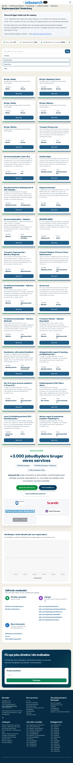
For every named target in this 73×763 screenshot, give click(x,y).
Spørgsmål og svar (57, 705)
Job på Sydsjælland (32, 737)
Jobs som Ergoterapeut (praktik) (49, 614)
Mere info (19, 93)
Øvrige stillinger (7, 742)
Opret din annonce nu (27, 487)
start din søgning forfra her (42, 34)
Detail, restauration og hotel (11, 725)
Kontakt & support (32, 702)
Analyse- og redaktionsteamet (60, 712)
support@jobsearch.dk (9, 706)
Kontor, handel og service (10, 733)
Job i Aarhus (54, 726)
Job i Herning (55, 744)
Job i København (56, 725)
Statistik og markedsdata (13, 633)
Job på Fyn (29, 739)
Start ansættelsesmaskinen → (36, 494)
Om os (7, 636)
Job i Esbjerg (55, 732)
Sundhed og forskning (17, 6)
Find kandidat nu (48, 487)
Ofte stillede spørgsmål (13, 639)
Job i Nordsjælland (32, 733)
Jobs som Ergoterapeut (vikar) (49, 620)
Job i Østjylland (31, 742)
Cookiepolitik (30, 711)
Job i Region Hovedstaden (34, 728)
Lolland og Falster (42, 6)
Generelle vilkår (31, 706)
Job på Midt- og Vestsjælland (35, 735)
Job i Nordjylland (31, 740)
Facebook (3, 718)
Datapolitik (29, 709)
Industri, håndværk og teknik (11, 726)
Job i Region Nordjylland (34, 730)
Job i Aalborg (55, 730)
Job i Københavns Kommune (35, 725)
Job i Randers (55, 733)
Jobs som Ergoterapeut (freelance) (50, 612)
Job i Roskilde (55, 740)
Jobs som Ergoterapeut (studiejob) (50, 617)
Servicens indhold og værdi (35, 708)
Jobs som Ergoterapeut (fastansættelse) (52, 609)
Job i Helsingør (55, 747)
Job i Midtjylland (31, 744)
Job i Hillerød (55, 742)
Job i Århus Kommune (33, 726)
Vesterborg (54, 6)
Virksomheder (55, 710)
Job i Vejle (54, 739)
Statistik (53, 706)
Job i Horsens (55, 749)
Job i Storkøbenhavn (33, 732)
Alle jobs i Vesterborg (12, 609)
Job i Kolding (55, 735)
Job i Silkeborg (55, 737)
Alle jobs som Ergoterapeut (14, 606)
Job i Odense (55, 728)
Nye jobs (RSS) (31, 714)
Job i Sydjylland (31, 746)
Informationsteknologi (9, 728)
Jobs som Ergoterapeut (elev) (48, 606)
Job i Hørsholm (55, 746)
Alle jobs (4, 6)
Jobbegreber (55, 708)
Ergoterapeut (30, 6)
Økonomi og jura (7, 740)
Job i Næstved (55, 751)
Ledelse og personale (9, 735)
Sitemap (28, 713)
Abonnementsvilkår (32, 704)
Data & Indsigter (56, 703)
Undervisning (6, 739)
